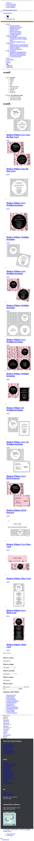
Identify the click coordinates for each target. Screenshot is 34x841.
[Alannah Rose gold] (7, 13)
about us (5, 762)
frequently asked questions (10, 778)
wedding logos (7, 748)
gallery (5, 732)
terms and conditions (8, 783)
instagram (6, 723)
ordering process (7, 771)
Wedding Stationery (11, 702)
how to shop (6, 770)
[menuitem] (18, 29)
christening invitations (9, 751)
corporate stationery (8, 753)
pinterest (6, 726)
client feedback (7, 768)
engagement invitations (9, 746)
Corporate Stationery (11, 713)
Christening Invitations (12, 708)
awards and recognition (9, 765)
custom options (7, 777)
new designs (7, 735)
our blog (5, 780)
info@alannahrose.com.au (10, 10)
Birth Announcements (12, 707)
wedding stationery (8, 747)
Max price (26, 687)
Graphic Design (10, 696)
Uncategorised (10, 704)
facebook (6, 720)
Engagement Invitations (12, 701)
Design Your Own (11, 695)
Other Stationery (10, 698)
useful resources (7, 781)
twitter (5, 717)
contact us (5, 792)
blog (5, 738)
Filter (20, 688)
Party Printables (10, 710)
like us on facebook (8, 795)
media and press (7, 767)
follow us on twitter (8, 794)
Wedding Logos (10, 705)
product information (8, 774)
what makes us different (9, 764)
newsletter (6, 729)
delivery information (8, 775)
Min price (5, 687)
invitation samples (7, 744)
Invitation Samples (11, 699)
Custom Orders (10, 711)
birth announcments (8, 750)
